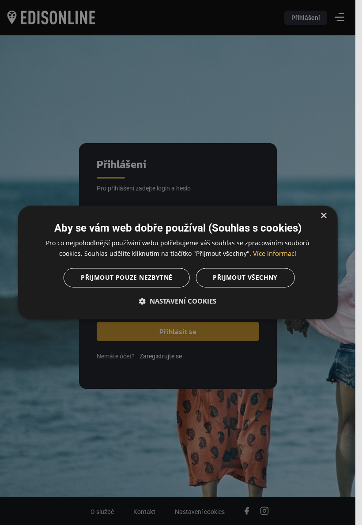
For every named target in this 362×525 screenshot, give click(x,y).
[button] (177, 301)
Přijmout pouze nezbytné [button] (126, 278)
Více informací (274, 253)
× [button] (323, 216)
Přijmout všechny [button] (245, 278)
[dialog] (178, 262)
